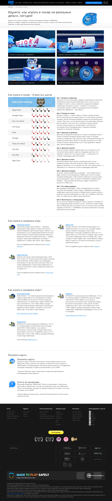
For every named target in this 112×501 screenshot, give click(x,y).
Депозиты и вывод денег (57, 2)
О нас (8, 408)
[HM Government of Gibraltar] (82, 453)
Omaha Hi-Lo (32, 339)
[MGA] (98, 448)
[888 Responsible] (67, 459)
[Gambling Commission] (67, 448)
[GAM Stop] (98, 453)
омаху (97, 246)
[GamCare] (82, 448)
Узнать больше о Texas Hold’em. (27, 313)
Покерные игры (27, 2)
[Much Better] (14, 448)
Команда (74, 2)
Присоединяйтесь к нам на (97, 408)
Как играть (18, 2)
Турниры (67, 2)
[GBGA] (67, 453)
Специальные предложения (41, 2)
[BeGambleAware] (98, 459)
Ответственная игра (46, 408)
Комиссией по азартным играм (15, 493)
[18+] (82, 459)
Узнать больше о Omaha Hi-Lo (76, 315)
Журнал (80, 2)
